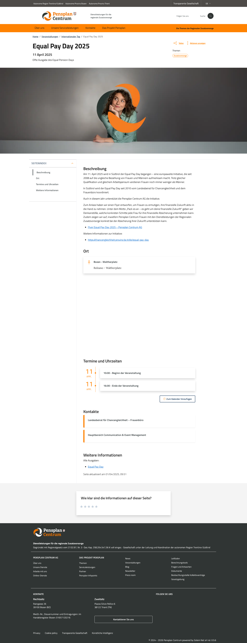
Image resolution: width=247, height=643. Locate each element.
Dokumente (176, 571)
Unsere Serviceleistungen (65, 28)
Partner (82, 571)
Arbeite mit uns (40, 571)
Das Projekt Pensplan (113, 28)
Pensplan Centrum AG (45, 557)
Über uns (39, 28)
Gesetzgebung (177, 579)
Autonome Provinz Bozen (76, 3)
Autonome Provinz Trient (99, 3)
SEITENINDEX (38, 163)
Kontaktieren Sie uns (123, 619)
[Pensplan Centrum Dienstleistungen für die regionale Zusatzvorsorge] (123, 532)
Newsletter (130, 571)
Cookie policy (51, 633)
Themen (83, 563)
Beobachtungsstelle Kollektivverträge (188, 575)
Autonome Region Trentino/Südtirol (48, 3)
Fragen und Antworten (181, 566)
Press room (130, 575)
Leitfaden (175, 558)
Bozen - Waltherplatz (105, 262)
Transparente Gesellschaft (186, 3)
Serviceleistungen (87, 567)
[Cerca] (211, 16)
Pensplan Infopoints (88, 575)
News (127, 558)
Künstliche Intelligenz (102, 633)
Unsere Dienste (40, 567)
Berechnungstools (179, 562)
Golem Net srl (200, 640)
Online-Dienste (40, 575)
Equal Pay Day (95, 467)
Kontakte (90, 28)
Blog (127, 566)
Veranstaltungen (132, 562)
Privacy (36, 633)
